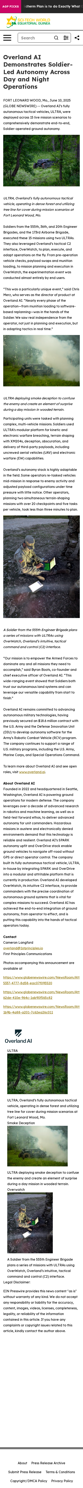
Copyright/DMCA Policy (28, 1481)
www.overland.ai (32, 772)
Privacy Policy (62, 1481)
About (22, 1463)
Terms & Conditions (60, 1472)
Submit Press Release (25, 1472)
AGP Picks (10, 6)
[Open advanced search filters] (66, 37)
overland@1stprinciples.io (23, 948)
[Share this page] (77, 38)
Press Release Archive (48, 1463)
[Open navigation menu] (7, 38)
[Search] (56, 37)
